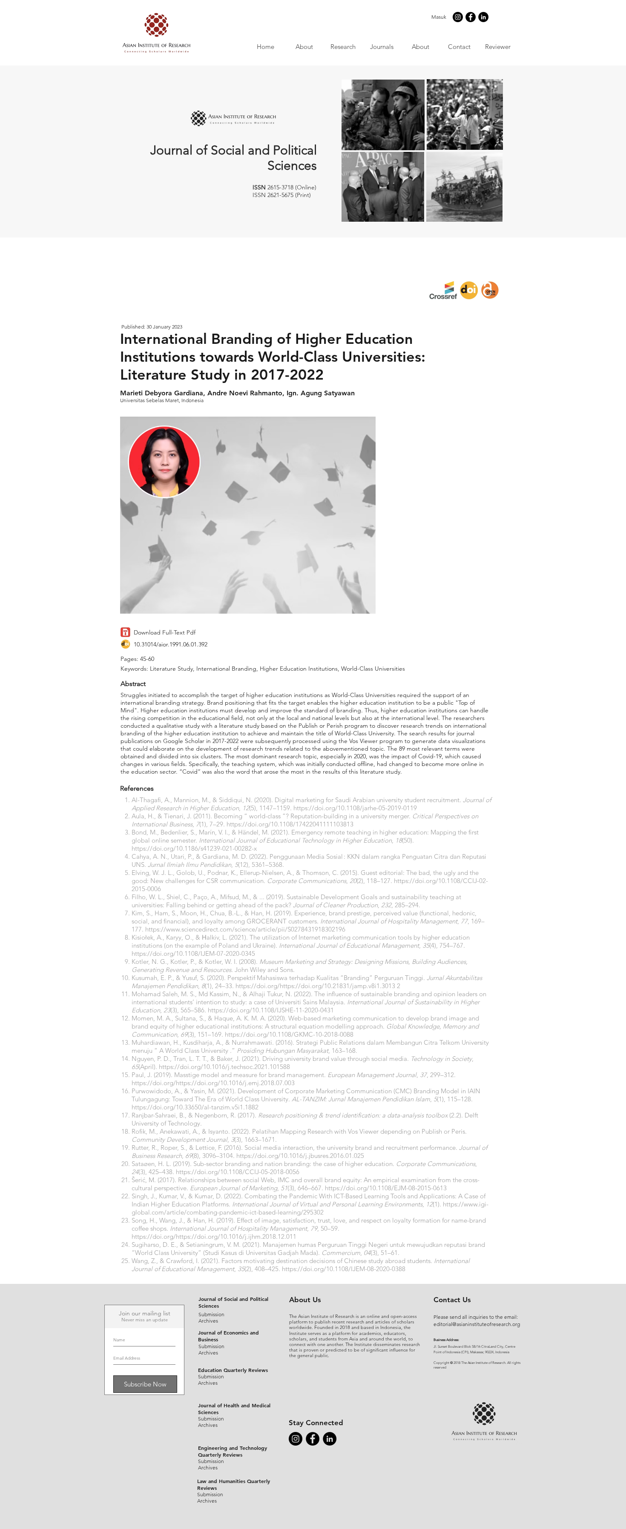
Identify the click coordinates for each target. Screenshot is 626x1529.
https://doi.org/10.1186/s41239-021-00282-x (194, 848)
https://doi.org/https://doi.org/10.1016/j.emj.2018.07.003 (213, 1083)
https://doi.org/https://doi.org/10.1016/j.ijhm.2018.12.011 (214, 1236)
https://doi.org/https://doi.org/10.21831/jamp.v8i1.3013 (315, 986)
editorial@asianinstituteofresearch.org (477, 1324)
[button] (381, 46)
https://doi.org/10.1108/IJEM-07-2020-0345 (193, 953)
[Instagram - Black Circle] (458, 17)
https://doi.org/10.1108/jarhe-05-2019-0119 (355, 808)
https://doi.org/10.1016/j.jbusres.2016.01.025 (300, 1156)
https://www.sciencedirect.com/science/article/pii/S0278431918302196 (245, 929)
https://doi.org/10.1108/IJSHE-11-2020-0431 (271, 1010)
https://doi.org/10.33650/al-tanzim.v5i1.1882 (195, 1107)
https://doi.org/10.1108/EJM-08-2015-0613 (386, 1188)
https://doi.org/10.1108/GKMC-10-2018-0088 (289, 1034)
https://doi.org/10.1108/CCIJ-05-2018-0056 (237, 1172)
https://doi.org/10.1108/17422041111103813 (290, 824)
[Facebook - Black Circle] (470, 17)
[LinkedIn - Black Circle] (483, 17)
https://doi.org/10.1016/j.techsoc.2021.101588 (224, 1067)
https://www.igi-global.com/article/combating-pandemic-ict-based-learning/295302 (310, 1208)
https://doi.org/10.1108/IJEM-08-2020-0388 (343, 1269)
